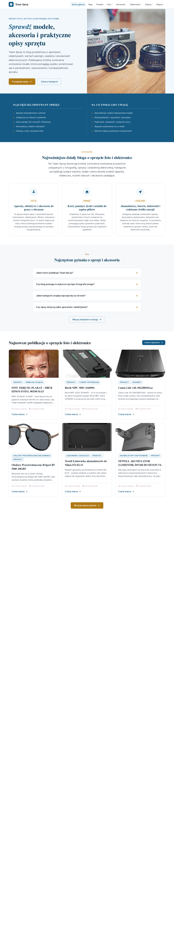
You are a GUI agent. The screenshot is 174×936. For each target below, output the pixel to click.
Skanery (136, 382)
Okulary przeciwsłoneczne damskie (31, 456)
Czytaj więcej (18, 414)
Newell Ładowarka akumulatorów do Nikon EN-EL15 (86, 463)
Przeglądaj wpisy (20, 81)
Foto (109, 4)
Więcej (148, 4)
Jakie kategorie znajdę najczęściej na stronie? (61, 295)
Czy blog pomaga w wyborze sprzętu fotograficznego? (65, 284)
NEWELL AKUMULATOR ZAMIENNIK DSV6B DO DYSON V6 (139, 463)
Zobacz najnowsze (152, 342)
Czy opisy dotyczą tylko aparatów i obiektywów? (62, 307)
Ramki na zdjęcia (34, 382)
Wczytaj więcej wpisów (85, 505)
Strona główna (78, 4)
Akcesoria (120, 4)
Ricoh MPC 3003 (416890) (80, 388)
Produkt (99, 4)
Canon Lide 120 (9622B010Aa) (135, 388)
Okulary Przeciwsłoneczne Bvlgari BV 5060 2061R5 (33, 467)
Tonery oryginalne (89, 382)
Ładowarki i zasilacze (78, 456)
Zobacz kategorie (49, 81)
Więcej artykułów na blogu (85, 319)
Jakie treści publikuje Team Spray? (54, 272)
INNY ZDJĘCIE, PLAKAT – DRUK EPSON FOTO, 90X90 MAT (32, 389)
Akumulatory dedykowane (133, 456)
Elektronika (135, 4)
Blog (90, 4)
